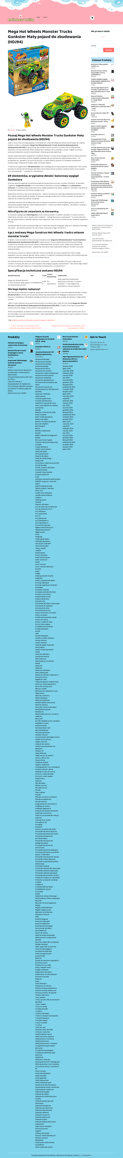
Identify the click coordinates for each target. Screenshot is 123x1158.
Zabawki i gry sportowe (44, 1108)
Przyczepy (39, 891)
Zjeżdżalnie (39, 1140)
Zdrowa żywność (41, 1129)
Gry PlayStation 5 (41, 523)
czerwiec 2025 (68, 396)
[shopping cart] (92, 18)
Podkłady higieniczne (43, 808)
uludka (12, 130)
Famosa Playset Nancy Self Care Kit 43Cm (101, 234)
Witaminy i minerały (42, 1059)
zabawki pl (51, 320)
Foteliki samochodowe (43, 495)
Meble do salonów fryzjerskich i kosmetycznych (47, 676)
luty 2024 (66, 433)
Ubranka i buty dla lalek (44, 1030)
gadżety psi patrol (18, 320)
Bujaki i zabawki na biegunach (46, 435)
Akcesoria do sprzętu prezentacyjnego (43, 365)
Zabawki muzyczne (42, 1115)
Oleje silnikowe (40, 753)
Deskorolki (39, 461)
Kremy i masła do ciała (43, 622)
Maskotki (38, 668)
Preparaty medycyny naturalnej (47, 878)
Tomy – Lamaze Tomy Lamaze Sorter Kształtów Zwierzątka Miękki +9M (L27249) (25, 327)
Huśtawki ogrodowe (42, 541)
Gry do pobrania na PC (43, 509)
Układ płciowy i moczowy (44, 1039)
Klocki (37, 562)
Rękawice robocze (42, 914)
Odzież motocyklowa (43, 739)
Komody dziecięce (42, 583)
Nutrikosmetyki (41, 725)
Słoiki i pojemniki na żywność (45, 947)
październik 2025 (69, 387)
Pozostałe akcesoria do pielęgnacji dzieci (44, 842)
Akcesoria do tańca (42, 368)
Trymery (38, 1025)
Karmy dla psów (41, 555)
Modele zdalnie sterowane (45, 702)
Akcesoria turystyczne (43, 387)
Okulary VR (39, 751)
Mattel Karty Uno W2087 (100, 252)
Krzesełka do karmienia (44, 626)
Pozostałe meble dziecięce (45, 859)
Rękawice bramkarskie (43, 912)
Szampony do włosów (43, 986)
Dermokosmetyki (41, 454)
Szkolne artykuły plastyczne (45, 990)
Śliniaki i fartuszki (41, 944)
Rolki (37, 917)
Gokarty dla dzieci (42, 504)
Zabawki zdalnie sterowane (45, 1122)
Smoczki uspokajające (43, 949)
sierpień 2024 (68, 419)
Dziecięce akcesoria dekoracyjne (47, 479)
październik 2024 (69, 415)
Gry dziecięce (40, 511)
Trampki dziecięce (42, 1018)
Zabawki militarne (42, 1112)
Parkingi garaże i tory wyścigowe (47, 767)
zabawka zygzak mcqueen (36, 320)
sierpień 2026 (68, 366)
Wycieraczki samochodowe (45, 1085)
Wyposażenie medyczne (44, 1089)
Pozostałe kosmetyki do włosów (47, 857)
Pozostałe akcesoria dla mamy (46, 834)
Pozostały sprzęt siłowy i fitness (47, 875)
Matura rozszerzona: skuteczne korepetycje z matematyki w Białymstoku (102, 227)
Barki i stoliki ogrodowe (43, 417)
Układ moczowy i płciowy (44, 1036)
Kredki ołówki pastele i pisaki (46, 617)
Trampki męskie (41, 1020)
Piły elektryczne (41, 788)
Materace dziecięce (42, 670)
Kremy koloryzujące (42, 624)
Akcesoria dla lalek (42, 359)
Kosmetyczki (40, 601)
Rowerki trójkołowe (42, 924)
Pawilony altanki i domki (44, 769)
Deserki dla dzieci (41, 456)
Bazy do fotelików (41, 424)
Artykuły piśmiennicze (43, 401)
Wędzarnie (39, 1057)
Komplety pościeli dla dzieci (45, 592)
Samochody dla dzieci (43, 928)
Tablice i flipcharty (42, 995)
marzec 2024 (68, 431)
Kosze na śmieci (41, 615)
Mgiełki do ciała (41, 679)
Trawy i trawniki (41, 1023)
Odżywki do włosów (42, 744)
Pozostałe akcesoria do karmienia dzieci (44, 837)
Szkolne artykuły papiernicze (46, 988)
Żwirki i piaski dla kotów (44, 1147)
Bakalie (38, 410)
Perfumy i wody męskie (44, 776)
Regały (37, 905)
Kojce (37, 571)
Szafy (37, 981)
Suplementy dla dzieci (43, 972)
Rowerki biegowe (41, 919)
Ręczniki (38, 901)
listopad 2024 (68, 412)
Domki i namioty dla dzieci (45, 468)
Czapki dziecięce (41, 447)
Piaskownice (39, 778)
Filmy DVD (39, 491)
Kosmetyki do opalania (43, 606)
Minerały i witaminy (42, 696)
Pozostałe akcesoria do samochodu (44, 846)
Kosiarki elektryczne (42, 597)
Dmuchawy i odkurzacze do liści (47, 463)
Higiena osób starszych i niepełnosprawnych (44, 528)
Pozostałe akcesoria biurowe (46, 831)
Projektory (39, 884)
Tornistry (38, 1011)
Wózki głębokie (41, 1078)
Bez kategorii (40, 426)
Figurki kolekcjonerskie (43, 486)
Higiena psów (40, 532)
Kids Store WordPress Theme (68, 1155)
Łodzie (37, 652)
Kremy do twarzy (41, 620)
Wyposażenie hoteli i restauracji (47, 1087)
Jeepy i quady (40, 548)
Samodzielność (41, 930)
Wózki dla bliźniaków (42, 1073)
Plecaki (38, 795)
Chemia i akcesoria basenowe (46, 442)
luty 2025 (66, 405)
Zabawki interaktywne (43, 1110)
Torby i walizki (40, 1004)
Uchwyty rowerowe (42, 1032)
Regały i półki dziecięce (43, 907)
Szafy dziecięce (41, 983)
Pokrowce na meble (42, 820)
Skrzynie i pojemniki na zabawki (47, 942)
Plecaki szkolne (41, 802)
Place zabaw (40, 792)
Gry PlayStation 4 (41, 520)
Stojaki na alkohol (41, 970)
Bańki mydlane (40, 415)
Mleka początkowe (42, 700)
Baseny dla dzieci (41, 419)
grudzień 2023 (68, 438)
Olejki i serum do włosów (44, 755)
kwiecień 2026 (68, 373)
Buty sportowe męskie (43, 440)
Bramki (38, 433)
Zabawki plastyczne (42, 1117)
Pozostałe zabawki (42, 866)
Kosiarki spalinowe (42, 599)
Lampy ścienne (41, 640)
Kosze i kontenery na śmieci (45, 613)
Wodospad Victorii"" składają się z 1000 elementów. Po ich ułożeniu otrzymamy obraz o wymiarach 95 (47, 1065)
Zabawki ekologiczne (43, 1106)
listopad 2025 (68, 385)
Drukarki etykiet (41, 470)
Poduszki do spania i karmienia (46, 811)
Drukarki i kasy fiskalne (43, 472)
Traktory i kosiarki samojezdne (46, 1016)
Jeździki (38, 550)
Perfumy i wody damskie (44, 774)
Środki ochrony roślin (43, 965)
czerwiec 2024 (68, 424)
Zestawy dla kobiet (42, 1133)
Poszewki (38, 827)
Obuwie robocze (41, 735)
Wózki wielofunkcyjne (43, 1083)
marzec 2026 (68, 375)
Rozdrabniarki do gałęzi (44, 926)
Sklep (38, 17)
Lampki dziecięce (41, 636)
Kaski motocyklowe (42, 557)
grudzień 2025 (68, 382)
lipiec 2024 (67, 421)
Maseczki (38, 666)
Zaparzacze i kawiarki (43, 1126)
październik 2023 (69, 442)
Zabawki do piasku (42, 1094)
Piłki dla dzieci (40, 783)
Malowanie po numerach (44, 661)
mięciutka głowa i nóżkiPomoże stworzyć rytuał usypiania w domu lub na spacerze (46, 684)
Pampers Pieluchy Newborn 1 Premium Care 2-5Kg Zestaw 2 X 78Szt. (68, 327)
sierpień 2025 (68, 392)
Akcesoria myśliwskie (43, 378)
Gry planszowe (41, 518)
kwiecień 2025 (68, 401)
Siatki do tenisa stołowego (45, 935)
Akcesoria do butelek (43, 362)
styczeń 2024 (68, 435)
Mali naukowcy (40, 659)
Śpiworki (38, 958)
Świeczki (38, 979)
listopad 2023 (68, 440)
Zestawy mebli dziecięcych (45, 1135)
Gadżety (38, 497)
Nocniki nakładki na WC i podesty (47, 721)
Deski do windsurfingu (43, 458)
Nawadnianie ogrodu (43, 709)
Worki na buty (40, 1071)
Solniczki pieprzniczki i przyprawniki (43, 955)
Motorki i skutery (41, 705)
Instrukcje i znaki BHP (43, 544)
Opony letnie (40, 760)
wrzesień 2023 (68, 444)
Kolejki (37, 573)
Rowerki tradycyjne (42, 921)
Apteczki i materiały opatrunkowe (42, 395)
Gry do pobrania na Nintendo (46, 507)
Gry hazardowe (41, 514)
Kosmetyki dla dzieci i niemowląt (47, 603)
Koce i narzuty (40, 564)
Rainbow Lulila (21, 19)
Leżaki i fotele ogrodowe (44, 649)
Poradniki (38, 825)
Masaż (37, 663)
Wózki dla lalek (40, 1076)
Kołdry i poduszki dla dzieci (45, 580)
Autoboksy (39, 408)
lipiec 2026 (67, 368)
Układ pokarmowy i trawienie (46, 1043)
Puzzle (37, 894)
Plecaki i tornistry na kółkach (46, 797)
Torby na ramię (41, 1007)
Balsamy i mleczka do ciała (45, 412)
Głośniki (38, 502)
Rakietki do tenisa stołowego (46, 896)
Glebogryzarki (40, 500)
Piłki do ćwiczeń (41, 785)
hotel (37, 534)
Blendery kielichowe (42, 431)
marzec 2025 (68, 403)
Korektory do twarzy (43, 594)
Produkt (38, 882)
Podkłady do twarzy (42, 806)
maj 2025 (66, 398)
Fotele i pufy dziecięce (43, 493)
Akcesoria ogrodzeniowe (44, 380)
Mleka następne (41, 698)
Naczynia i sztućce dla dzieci (45, 707)
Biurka (37, 428)
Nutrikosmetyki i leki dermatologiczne (42, 729)
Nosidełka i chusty (42, 723)
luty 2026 (66, 378)
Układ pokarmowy (42, 1041)
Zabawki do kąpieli (42, 1092)
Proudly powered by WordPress (43, 1155)
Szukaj (93, 46)
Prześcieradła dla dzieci (44, 887)
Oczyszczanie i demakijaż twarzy (47, 737)
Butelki (37, 438)
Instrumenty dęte (42, 546)
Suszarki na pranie (42, 977)
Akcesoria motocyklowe (44, 375)
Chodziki (38, 444)
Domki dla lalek (41, 465)
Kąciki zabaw (40, 553)
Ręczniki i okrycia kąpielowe (45, 903)
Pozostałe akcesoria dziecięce (46, 850)
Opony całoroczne (42, 758)
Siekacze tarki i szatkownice (45, 937)
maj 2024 (66, 426)
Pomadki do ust (41, 822)
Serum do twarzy (41, 933)
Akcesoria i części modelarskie (46, 373)
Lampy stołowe (41, 643)
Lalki (36, 633)
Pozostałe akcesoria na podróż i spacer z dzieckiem (47, 853)
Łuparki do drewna (42, 656)
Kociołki (38, 569)
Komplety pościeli (42, 590)
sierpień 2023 (68, 447)
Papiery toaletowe (42, 765)
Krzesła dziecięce (41, 629)
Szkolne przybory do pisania (45, 993)
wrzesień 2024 (68, 417)
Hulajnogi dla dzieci (42, 539)
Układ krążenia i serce (43, 1034)
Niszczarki (39, 719)
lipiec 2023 (67, 449)
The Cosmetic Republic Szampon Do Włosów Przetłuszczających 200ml (101, 246)
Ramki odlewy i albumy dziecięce (47, 898)
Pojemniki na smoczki (43, 813)
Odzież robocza (41, 742)
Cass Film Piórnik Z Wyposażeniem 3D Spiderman (102, 240)
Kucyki (37, 631)
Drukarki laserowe (42, 474)
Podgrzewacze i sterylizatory (46, 804)
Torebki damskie (41, 1009)
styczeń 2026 (68, 380)
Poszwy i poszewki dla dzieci (45, 829)
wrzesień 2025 (68, 389)
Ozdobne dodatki (41, 762)
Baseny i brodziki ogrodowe (45, 421)
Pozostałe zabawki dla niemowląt (47, 868)
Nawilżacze (39, 712)
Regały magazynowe (43, 910)
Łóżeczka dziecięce (42, 654)
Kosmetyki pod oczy (42, 610)
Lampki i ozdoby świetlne (44, 638)
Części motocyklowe (43, 449)
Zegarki (38, 1131)
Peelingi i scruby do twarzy (45, 772)
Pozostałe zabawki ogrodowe (46, 873)
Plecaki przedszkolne (43, 799)
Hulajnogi (38, 537)
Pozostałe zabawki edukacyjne (46, 871)
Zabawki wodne (41, 1119)
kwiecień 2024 (68, 428)
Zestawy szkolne (41, 1138)
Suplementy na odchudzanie (46, 974)
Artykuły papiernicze (43, 398)
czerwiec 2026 (68, 371)
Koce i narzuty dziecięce (44, 567)
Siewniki (38, 940)
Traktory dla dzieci (42, 1013)
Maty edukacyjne (41, 673)
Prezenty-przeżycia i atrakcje (46, 880)
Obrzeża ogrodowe (42, 732)
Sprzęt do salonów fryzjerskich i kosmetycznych (47, 961)
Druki (37, 477)
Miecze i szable (41, 689)
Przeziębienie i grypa (43, 889)
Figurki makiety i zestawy (44, 488)
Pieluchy (38, 781)
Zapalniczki (39, 1124)
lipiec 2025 (67, 394)
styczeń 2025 (68, 408)
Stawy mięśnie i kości (43, 967)
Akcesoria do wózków (43, 371)
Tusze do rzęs (40, 1027)
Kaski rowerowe (41, 560)
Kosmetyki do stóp (42, 608)
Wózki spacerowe (42, 1080)
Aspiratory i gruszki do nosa (45, 403)
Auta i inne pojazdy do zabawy (46, 405)
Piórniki (38, 790)
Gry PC (38, 516)
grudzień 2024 (68, 410)
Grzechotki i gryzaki (42, 525)
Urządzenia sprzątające (44, 1050)
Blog (45, 17)
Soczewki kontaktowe (43, 951)
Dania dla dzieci (41, 451)
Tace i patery (40, 997)
